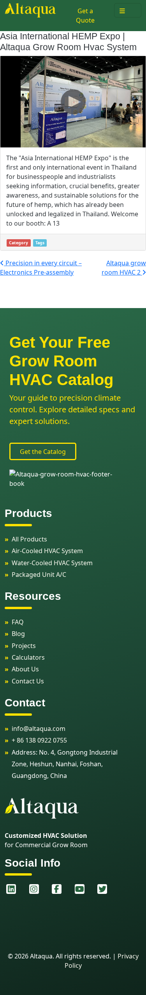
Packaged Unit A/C (39, 574)
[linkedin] (11, 889)
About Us (25, 669)
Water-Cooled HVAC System (52, 563)
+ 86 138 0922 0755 (39, 740)
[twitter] (102, 889)
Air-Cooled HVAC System (47, 551)
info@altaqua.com (38, 728)
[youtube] (80, 889)
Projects (24, 645)
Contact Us (28, 681)
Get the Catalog (43, 451)
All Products (29, 539)
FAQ (18, 622)
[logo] (30, 9)
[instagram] (34, 889)
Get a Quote (85, 16)
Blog (18, 633)
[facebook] (57, 889)
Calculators (28, 657)
